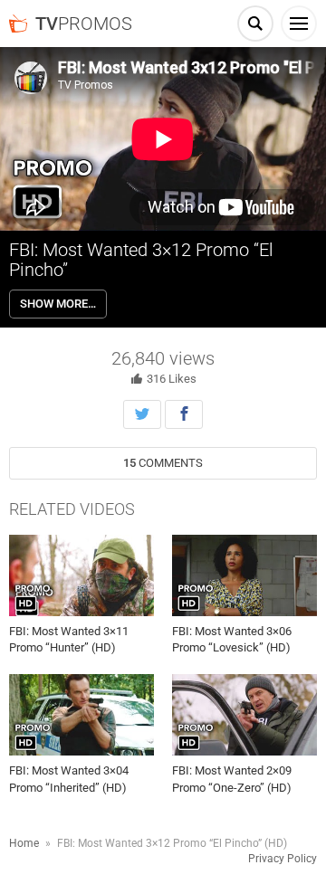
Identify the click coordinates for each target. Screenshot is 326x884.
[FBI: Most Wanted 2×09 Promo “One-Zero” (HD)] (244, 715)
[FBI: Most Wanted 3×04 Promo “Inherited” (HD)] (81, 715)
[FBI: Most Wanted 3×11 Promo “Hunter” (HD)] (81, 575)
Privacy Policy (282, 858)
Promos (83, 23)
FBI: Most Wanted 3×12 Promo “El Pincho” (141, 259)
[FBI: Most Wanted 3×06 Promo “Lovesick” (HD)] (244, 575)
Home (24, 843)
